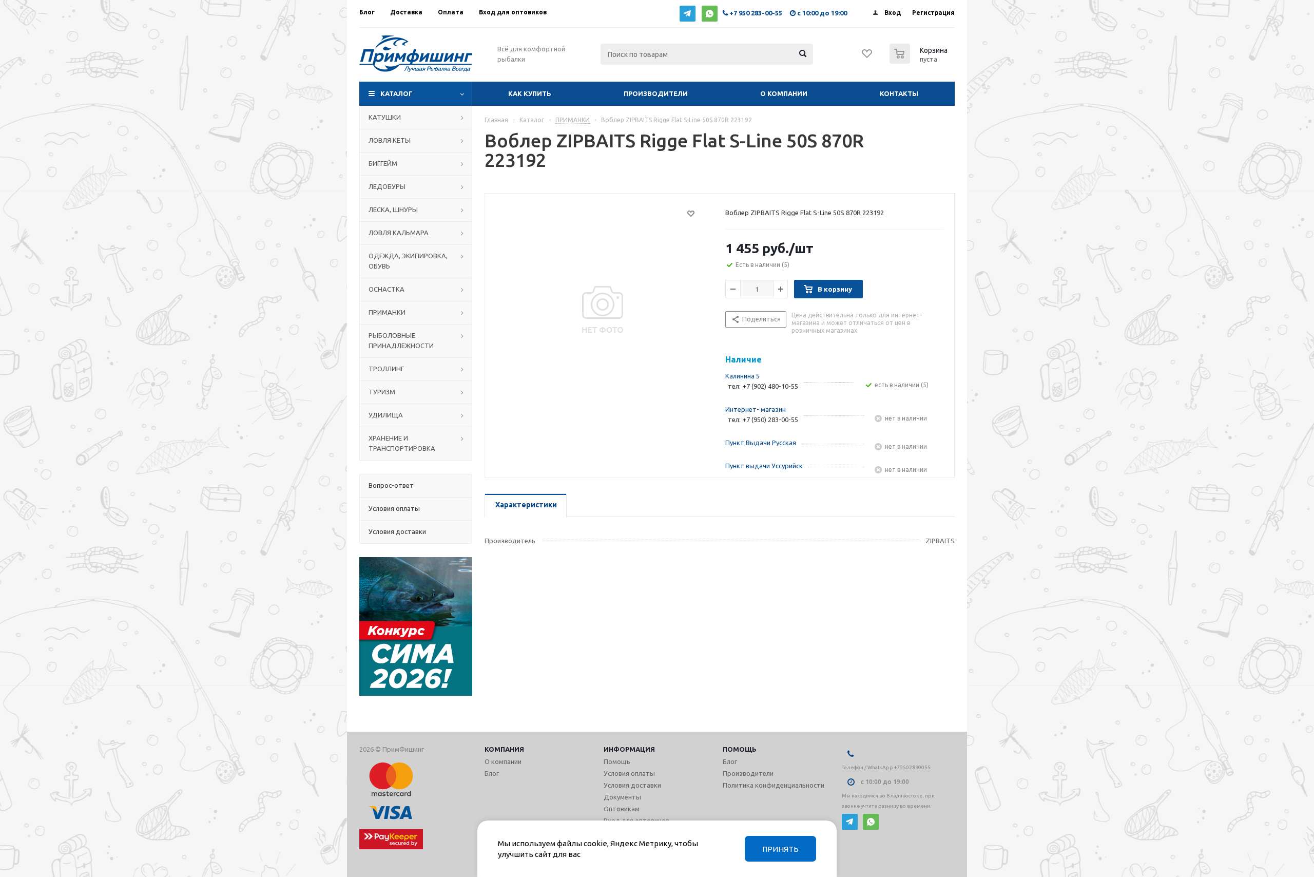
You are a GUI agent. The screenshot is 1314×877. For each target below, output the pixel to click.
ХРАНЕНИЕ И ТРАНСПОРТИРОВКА (402, 443)
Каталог (396, 93)
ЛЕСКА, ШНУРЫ (393, 209)
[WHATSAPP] (710, 14)
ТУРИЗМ (382, 391)
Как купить (529, 93)
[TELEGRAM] (687, 14)
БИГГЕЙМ (383, 163)
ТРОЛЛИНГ (386, 368)
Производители (656, 93)
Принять (780, 849)
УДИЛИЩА (386, 414)
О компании (783, 93)
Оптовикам (622, 808)
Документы (622, 796)
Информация (629, 749)
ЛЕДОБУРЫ (387, 186)
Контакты (899, 93)
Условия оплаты (629, 773)
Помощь (740, 749)
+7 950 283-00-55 (755, 12)
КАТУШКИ (385, 117)
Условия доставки (632, 785)
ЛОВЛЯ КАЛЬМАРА (399, 232)
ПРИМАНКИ (387, 312)
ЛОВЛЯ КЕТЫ (390, 140)
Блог (492, 773)
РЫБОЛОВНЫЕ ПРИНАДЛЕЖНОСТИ (401, 340)
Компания (504, 749)
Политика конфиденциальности (773, 785)
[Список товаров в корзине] (919, 61)
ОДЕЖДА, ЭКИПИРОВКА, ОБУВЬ (408, 261)
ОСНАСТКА (386, 289)
